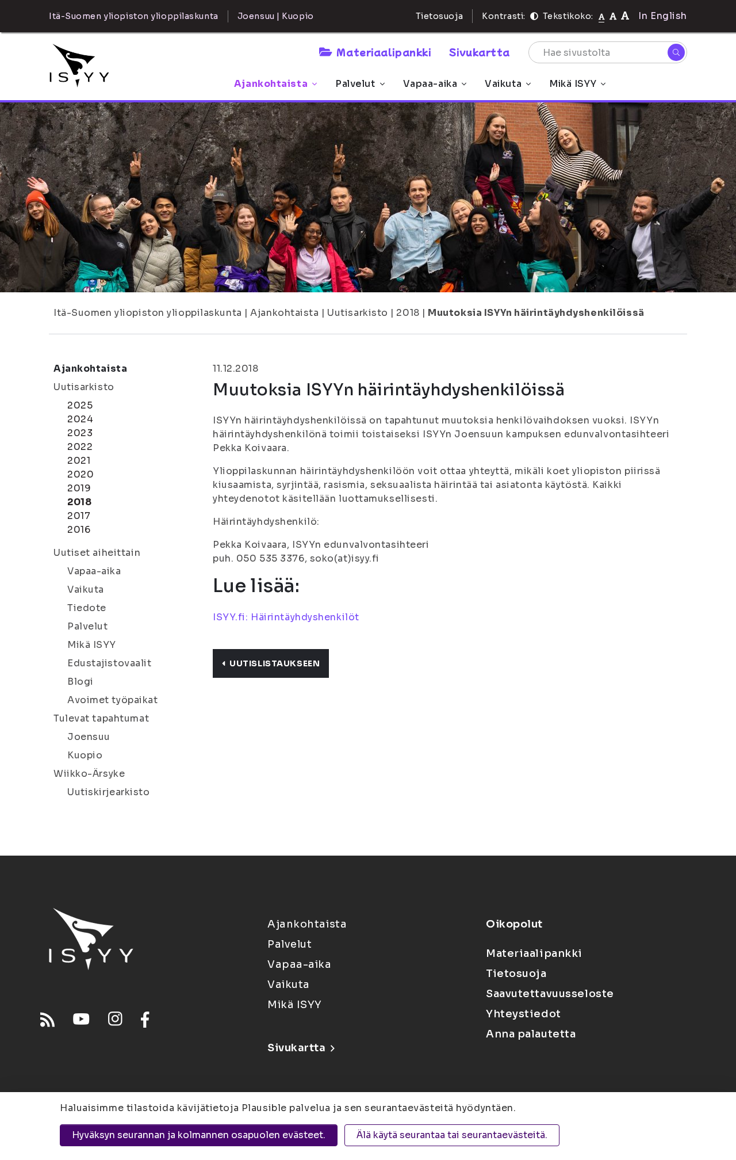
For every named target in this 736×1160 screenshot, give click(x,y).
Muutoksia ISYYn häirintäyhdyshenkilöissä (536, 313)
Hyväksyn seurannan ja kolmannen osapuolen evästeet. (198, 1135)
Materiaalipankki (383, 52)
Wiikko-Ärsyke (89, 774)
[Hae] (676, 52)
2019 (79, 488)
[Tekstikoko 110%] (613, 16)
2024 (80, 419)
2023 (80, 433)
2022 (80, 447)
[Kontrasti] (534, 16)
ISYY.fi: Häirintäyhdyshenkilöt (286, 617)
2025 (80, 405)
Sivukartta (479, 52)
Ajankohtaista (271, 84)
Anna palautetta (531, 1034)
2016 (78, 530)
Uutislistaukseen (274, 663)
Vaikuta (503, 84)
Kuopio (84, 755)
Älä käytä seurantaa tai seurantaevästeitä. (451, 1135)
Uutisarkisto (357, 313)
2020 (80, 474)
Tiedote (86, 608)
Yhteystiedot (523, 1014)
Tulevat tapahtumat (101, 718)
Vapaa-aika (430, 84)
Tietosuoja (439, 16)
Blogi (80, 682)
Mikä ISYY (572, 84)
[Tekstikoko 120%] (625, 16)
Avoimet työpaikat (112, 700)
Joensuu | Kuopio (275, 16)
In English (662, 16)
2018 (407, 313)
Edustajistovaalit (109, 663)
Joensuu (88, 737)
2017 (78, 516)
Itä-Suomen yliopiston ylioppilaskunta (147, 313)
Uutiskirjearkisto (108, 792)
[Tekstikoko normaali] (602, 16)
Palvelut (355, 84)
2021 (78, 461)
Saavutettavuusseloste (550, 993)
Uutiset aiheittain (96, 553)
